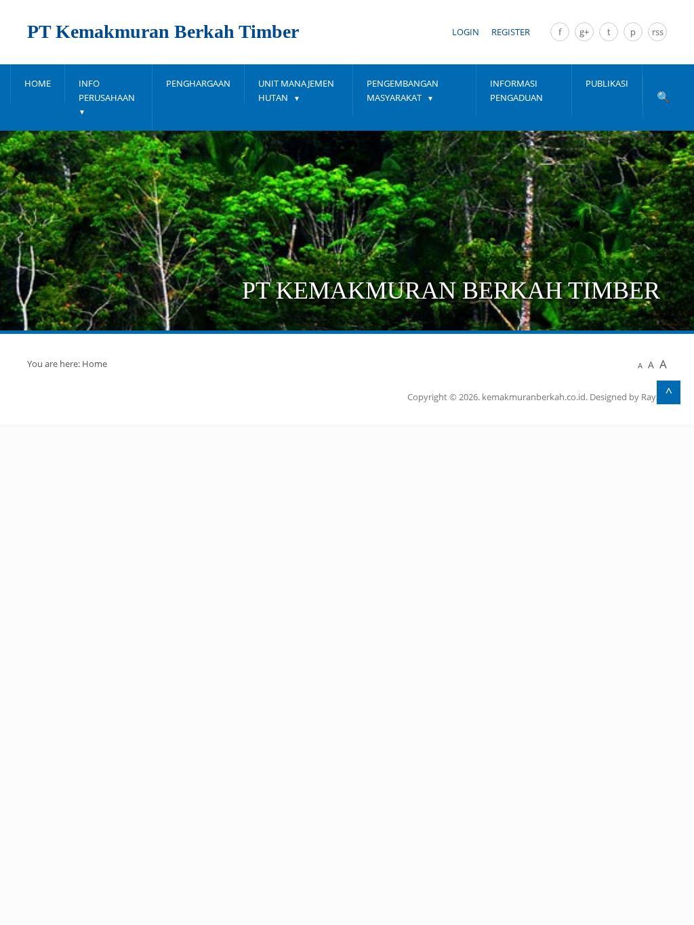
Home (37, 83)
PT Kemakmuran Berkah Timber (163, 31)
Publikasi (607, 83)
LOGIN (465, 32)
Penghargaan (198, 83)
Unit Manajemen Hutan (296, 90)
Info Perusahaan (107, 90)
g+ (584, 32)
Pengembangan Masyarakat (402, 90)
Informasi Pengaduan (516, 90)
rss (658, 32)
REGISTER (510, 32)
